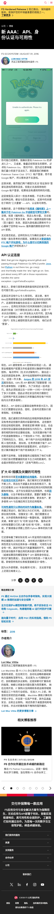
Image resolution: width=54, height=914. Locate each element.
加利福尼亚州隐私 (40, 903)
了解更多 (6, 15)
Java (48, 263)
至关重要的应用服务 (26, 477)
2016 (12, 631)
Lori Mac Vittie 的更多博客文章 (17, 711)
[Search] (45, 2)
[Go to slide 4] (30, 788)
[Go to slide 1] (11, 788)
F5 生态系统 (10, 759)
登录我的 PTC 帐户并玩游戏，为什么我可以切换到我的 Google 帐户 (26, 242)
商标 (8, 903)
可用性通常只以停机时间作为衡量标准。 (22, 507)
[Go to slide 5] (36, 788)
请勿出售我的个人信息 (24, 907)
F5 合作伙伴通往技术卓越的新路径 (24, 764)
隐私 (26, 903)
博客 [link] (11, 26)
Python (9, 267)
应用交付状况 (11, 480)
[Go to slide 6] (43, 788)
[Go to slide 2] (18, 788)
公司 (3, 26)
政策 (17, 903)
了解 (45, 817)
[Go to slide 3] (24, 788)
